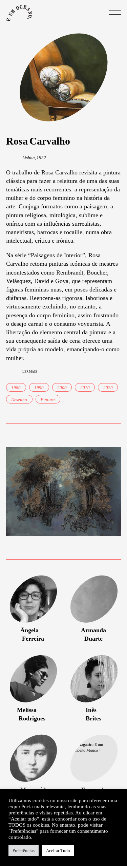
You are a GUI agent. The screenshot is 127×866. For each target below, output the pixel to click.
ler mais (29, 371)
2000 (62, 387)
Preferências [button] (24, 850)
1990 (39, 387)
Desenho (19, 399)
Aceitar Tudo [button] (58, 850)
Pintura (48, 399)
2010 (85, 387)
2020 (108, 387)
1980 (16, 387)
